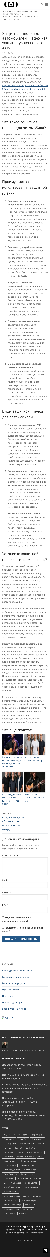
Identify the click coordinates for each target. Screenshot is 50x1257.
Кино (40, 1156)
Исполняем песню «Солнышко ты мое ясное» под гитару (23, 1076)
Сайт (5, 905)
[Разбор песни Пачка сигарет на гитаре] (5, 1046)
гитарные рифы (28, 1200)
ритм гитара (9, 1213)
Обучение (7, 996)
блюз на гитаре (31, 1187)
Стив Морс (9, 1178)
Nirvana (7, 1148)
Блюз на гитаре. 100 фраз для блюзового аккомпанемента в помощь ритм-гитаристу (24, 1088)
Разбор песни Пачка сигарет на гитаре (23, 1050)
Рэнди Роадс (27, 1174)
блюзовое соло (11, 1191)
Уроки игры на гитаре (14, 1008)
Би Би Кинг (9, 1152)
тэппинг (22, 1213)
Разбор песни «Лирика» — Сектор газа (34, 797)
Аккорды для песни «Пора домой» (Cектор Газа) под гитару (11, 799)
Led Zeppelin (10, 1143)
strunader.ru (38, 1233)
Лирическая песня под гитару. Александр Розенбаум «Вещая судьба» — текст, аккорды (23, 1115)
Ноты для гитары (11, 989)
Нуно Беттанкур (28, 1161)
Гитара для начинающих (15, 977)
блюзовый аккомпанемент (16, 1196)
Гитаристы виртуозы (13, 983)
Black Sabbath (20, 1135)
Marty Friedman (26, 1143)
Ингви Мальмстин (25, 1156)
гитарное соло (10, 1200)
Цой (6, 1183)
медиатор (27, 1209)
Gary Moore (9, 1139)
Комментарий (10, 855)
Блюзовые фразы (35, 1152)
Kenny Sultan (37, 1139)
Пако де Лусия (27, 1165)
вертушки (37, 1196)
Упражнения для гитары (29, 1178)
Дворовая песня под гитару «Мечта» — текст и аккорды (24, 1066)
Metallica (42, 1143)
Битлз (20, 1152)
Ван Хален (8, 1156)
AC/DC (7, 1135)
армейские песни (12, 1187)
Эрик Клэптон (31, 1183)
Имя (5, 880)
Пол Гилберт (30, 1170)
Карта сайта (25, 1240)
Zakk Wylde (31, 1148)
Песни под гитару (12, 1002)
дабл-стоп (30, 1205)
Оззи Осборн (10, 1165)
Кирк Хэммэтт (10, 1161)
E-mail (6, 892)
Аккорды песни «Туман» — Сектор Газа (33, 760)
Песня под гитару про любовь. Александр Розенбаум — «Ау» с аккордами (12, 762)
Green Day (23, 1139)
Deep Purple (36, 1135)
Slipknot (18, 1148)
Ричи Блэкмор (10, 1174)
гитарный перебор (12, 1205)
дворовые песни (11, 1209)
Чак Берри (16, 1183)
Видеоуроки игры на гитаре (17, 970)
